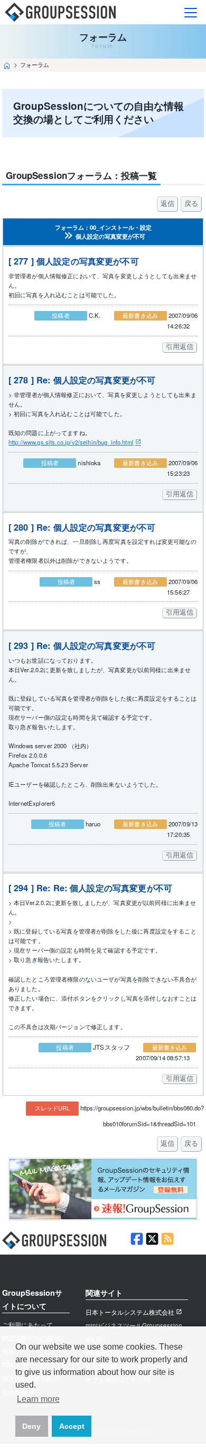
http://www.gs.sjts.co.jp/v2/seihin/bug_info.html (71, 442)
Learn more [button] (38, 1399)
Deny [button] (31, 1426)
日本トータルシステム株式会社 (130, 1312)
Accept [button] (72, 1426)
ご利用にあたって (27, 1325)
